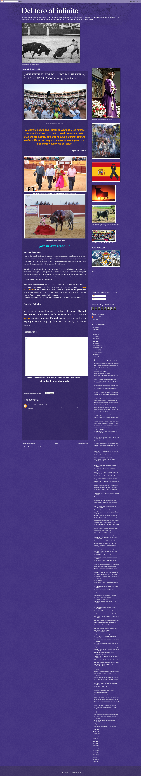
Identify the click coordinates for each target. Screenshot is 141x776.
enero (95, 738)
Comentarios (97, 298)
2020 (94, 341)
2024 (94, 332)
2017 (94, 743)
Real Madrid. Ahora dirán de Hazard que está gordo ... (106, 714)
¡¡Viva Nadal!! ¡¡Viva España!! (101, 692)
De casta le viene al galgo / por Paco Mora (104, 509)
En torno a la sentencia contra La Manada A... (104, 435)
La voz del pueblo (98, 580)
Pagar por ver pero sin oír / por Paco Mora (104, 589)
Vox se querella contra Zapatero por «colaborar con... (106, 411)
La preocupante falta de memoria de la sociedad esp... (106, 363)
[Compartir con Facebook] (51, 393)
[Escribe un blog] (47, 393)
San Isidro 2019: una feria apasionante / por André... (106, 517)
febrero (96, 736)
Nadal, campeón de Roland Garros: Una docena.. (105, 694)
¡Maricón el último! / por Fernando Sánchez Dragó (106, 528)
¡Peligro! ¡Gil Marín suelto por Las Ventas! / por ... (105, 622)
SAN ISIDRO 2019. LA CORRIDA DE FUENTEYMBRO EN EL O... (102, 598)
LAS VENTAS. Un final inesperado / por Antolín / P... (106, 554)
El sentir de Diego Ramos (100, 371)
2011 (94, 757)
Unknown (30, 404)
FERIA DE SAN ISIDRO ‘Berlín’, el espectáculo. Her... (106, 699)
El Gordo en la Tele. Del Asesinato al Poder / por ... (106, 379)
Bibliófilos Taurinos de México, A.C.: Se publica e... (106, 515)
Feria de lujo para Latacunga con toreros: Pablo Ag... (106, 500)
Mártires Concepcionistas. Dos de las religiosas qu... (106, 549)
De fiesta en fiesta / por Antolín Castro (103, 457)
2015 (94, 748)
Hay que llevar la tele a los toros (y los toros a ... (105, 610)
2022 (94, 336)
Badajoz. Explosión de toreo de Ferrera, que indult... (106, 485)
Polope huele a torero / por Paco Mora (103, 440)
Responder (30, 410)
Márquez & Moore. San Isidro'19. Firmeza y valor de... (106, 671)
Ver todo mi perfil (95, 319)
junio (95, 359)
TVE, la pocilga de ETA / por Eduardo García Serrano (106, 398)
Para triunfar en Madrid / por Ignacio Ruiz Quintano (106, 677)
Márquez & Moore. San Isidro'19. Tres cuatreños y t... (106, 647)
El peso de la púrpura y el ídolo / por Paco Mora (105, 566)
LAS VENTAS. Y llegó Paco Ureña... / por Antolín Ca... (106, 574)
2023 (94, 334)
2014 (94, 750)
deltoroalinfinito (98, 316)
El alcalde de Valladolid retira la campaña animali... (105, 726)
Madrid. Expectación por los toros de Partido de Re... (106, 409)
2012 (94, 754)
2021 (94, 338)
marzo (96, 733)
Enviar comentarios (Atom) (34, 446)
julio (95, 356)
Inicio (56, 443)
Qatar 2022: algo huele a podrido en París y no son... (106, 520)
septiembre (97, 352)
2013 (94, 752)
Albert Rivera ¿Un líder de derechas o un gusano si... (106, 605)
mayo (95, 729)
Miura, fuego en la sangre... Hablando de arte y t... (106, 400)
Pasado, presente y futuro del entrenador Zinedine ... (106, 425)
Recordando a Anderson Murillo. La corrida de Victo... (106, 365)
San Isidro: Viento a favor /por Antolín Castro (104, 522)
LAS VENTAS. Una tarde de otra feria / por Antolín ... (106, 628)
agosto (96, 354)
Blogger (79, 772)
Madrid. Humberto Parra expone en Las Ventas (105, 705)
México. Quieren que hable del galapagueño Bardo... (106, 402)
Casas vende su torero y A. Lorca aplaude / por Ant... (106, 540)
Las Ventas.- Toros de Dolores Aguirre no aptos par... (106, 454)
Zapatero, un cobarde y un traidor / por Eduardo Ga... (106, 697)
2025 (94, 329)
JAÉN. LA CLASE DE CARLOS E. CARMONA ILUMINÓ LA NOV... (104, 507)
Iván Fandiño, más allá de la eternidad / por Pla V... (106, 532)
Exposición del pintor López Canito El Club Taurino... (106, 392)
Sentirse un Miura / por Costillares (102, 404)
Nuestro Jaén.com (32, 252)
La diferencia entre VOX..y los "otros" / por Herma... (106, 475)
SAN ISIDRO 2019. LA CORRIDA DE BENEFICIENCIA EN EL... (102, 631)
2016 (94, 745)
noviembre (97, 347)
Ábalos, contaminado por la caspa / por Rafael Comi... (106, 564)
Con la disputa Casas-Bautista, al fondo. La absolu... (106, 423)
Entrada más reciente (28, 443)
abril (95, 731)
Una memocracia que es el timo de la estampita (105, 595)
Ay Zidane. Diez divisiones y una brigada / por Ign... (106, 443)
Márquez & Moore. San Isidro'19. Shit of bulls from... (106, 724)
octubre (96, 349)
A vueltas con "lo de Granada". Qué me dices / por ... (106, 421)
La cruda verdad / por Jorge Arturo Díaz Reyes (105, 543)
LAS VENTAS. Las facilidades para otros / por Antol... (106, 662)
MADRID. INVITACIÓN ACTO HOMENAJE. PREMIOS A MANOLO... (104, 653)
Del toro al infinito (50, 10)
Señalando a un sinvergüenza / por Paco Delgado (105, 487)
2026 (94, 327)
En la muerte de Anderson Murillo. (102, 373)
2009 (94, 761)
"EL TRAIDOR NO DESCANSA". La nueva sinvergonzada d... (104, 428)
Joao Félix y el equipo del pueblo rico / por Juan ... (106, 407)
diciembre (96, 345)
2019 (94, 343)
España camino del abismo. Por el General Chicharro (106, 360)
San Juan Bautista (98, 463)
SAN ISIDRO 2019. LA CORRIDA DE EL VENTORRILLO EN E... (103, 665)
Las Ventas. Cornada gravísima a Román (103, 690)
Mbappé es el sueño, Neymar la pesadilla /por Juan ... (106, 634)
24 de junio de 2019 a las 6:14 (40, 404)
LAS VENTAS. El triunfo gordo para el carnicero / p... (106, 620)
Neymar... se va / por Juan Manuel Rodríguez (104, 535)
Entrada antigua (83, 443)
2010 (94, 759)
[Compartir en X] (49, 393)
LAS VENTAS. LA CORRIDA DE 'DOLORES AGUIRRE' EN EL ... (104, 460)
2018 (94, 741)
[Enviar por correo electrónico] (46, 393)
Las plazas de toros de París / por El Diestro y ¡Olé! (106, 572)
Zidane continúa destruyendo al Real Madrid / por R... (106, 449)
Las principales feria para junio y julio (102, 530)
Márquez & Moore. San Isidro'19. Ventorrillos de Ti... (106, 659)
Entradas (96, 295)
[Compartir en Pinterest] (53, 393)
